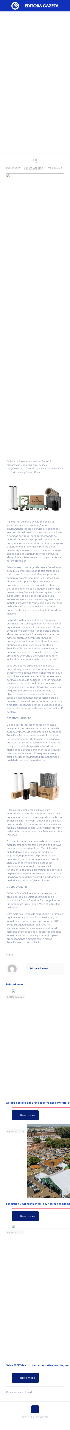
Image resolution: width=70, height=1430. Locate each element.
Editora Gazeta (32, 167)
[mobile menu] (65, 5)
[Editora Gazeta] (35, 5)
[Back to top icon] (35, 1409)
